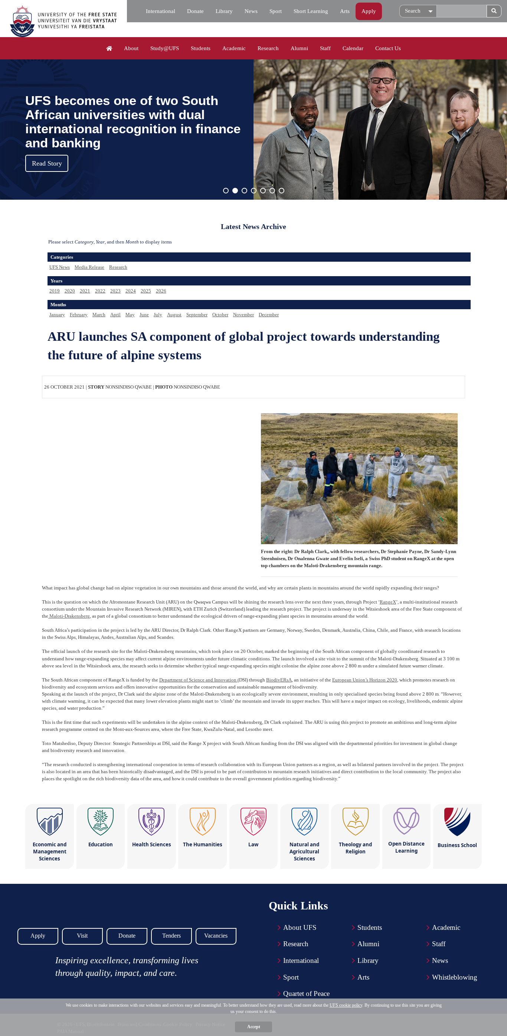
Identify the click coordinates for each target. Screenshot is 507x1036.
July (158, 314)
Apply (369, 11)
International (160, 11)
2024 (130, 291)
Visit (82, 935)
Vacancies (216, 935)
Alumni (299, 48)
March (98, 314)
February (79, 314)
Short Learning (311, 11)
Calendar (353, 48)
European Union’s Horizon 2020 (364, 680)
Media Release (89, 267)
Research (268, 48)
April (115, 314)
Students (200, 48)
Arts (345, 11)
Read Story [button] (47, 163)
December (269, 314)
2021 (85, 291)
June (144, 314)
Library (224, 11)
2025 (146, 291)
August (174, 314)
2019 (54, 291)
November (243, 314)
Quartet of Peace (306, 993)
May (130, 314)
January (57, 314)
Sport (275, 11)
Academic (234, 48)
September (196, 314)
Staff (325, 48)
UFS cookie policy (346, 1005)
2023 (115, 291)
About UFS (300, 927)
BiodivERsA (279, 680)
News (251, 11)
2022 (100, 291)
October (220, 314)
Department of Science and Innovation (198, 680)
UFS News (59, 267)
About (131, 48)
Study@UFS (164, 48)
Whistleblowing (454, 977)
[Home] (109, 49)
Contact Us (388, 48)
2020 (70, 291)
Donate (195, 11)
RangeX (388, 602)
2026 (161, 291)
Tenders (171, 935)
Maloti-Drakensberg (69, 616)
